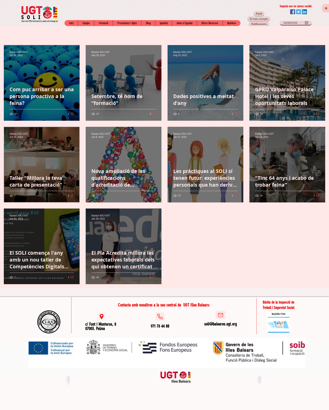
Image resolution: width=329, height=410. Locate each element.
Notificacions (259, 23)
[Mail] (221, 315)
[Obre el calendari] (306, 22)
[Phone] (160, 316)
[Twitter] (298, 11)
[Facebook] (292, 11)
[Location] (101, 316)
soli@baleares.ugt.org (220, 324)
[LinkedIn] (304, 11)
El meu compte (259, 18)
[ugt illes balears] (176, 377)
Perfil (259, 13)
